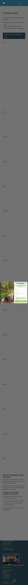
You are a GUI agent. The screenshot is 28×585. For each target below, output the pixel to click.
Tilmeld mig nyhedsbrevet (21, 301)
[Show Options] (25, 296)
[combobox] (20, 296)
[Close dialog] (26, 282)
